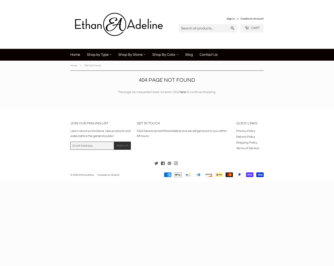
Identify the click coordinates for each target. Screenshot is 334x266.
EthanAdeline (86, 175)
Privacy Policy (245, 131)
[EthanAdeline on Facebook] (163, 163)
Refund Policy (245, 136)
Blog (189, 55)
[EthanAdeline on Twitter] (156, 163)
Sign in (231, 18)
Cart (255, 28)
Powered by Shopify (108, 175)
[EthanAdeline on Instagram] (176, 163)
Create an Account (252, 18)
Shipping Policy (246, 142)
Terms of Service (247, 148)
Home (75, 55)
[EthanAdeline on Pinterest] (169, 163)
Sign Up (122, 145)
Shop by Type (98, 55)
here (183, 92)
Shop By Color (164, 55)
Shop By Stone (130, 55)
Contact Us (208, 55)
